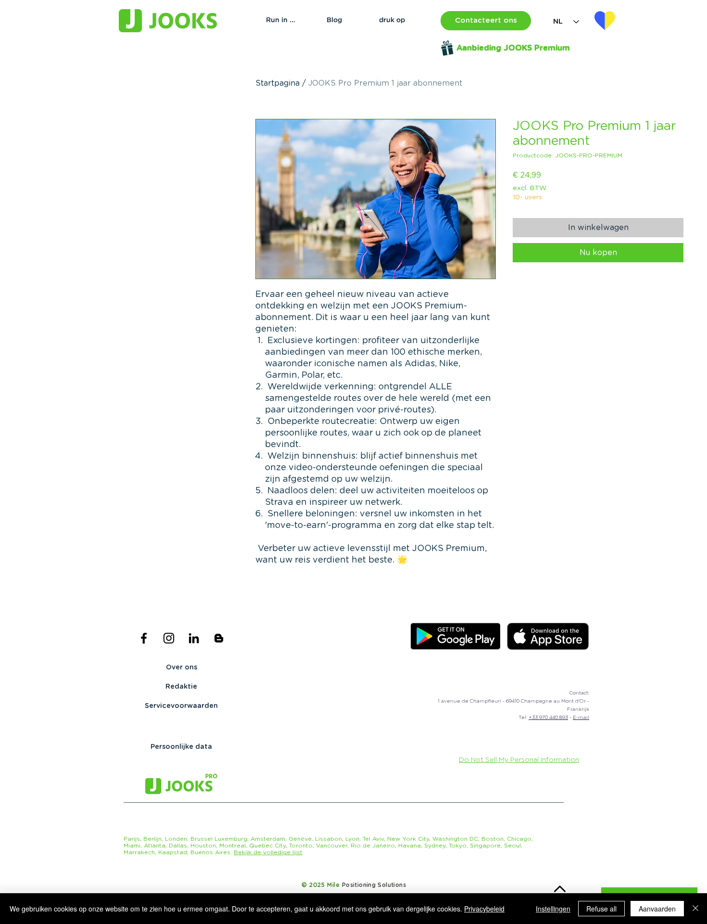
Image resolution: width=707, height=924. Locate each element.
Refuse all (601, 908)
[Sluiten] (695, 908)
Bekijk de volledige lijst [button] (268, 852)
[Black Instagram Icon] (169, 638)
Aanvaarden (657, 908)
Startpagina (277, 83)
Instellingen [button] (553, 908)
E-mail (581, 717)
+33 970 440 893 (548, 717)
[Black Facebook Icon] (144, 638)
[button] (486, 20)
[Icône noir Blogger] (219, 638)
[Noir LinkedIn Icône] (194, 638)
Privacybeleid (484, 908)
